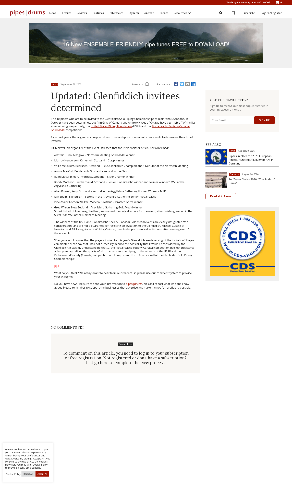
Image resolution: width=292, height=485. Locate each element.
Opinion (134, 13)
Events (163, 13)
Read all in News (220, 196)
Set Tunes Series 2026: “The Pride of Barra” (252, 181)
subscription (173, 358)
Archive (149, 13)
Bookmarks (233, 13)
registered (121, 358)
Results (66, 13)
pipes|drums (134, 284)
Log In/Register (271, 13)
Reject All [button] (28, 473)
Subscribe (249, 13)
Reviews (82, 13)
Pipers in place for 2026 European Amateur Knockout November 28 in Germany (251, 159)
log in (144, 353)
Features (98, 13)
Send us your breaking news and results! (248, 2)
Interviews (116, 13)
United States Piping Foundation (111, 126)
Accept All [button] (42, 473)
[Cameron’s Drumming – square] (242, 243)
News (52, 13)
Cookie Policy (13, 474)
